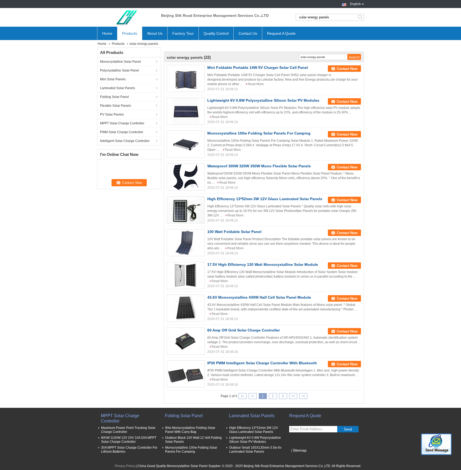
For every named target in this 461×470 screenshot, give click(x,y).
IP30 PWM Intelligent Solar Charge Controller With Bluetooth (262, 363)
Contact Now (347, 69)
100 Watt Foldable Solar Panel (234, 232)
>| (303, 396)
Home (107, 33)
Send (348, 429)
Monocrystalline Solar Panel (120, 62)
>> (293, 396)
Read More (256, 84)
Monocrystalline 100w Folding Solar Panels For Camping (259, 133)
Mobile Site (300, 457)
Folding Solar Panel (114, 97)
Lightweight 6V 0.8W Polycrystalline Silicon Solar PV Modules (263, 100)
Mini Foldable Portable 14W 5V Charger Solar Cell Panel (257, 67)
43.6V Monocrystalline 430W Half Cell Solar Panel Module (259, 297)
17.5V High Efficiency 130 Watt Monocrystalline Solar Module (262, 264)
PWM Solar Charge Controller (121, 132)
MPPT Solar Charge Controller (122, 123)
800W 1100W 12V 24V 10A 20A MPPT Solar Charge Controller (128, 440)
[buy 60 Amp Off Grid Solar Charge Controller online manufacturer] (185, 341)
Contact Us (248, 33)
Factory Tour (183, 33)
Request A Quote (281, 33)
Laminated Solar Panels (117, 88)
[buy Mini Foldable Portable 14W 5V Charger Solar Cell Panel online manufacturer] (185, 78)
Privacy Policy (125, 466)
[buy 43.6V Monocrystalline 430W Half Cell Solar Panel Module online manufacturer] (185, 308)
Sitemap (300, 450)
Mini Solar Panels (113, 79)
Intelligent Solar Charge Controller (125, 141)
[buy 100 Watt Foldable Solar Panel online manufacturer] (185, 242)
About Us (154, 33)
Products (129, 33)
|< (242, 396)
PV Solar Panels (112, 114)
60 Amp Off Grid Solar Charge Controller (243, 330)
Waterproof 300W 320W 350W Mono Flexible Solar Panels (259, 166)
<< (253, 396)
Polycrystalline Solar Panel (119, 70)
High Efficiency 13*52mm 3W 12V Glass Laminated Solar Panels (264, 199)
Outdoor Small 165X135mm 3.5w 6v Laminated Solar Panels (255, 449)
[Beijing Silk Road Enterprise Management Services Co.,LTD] (126, 17)
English (355, 3)
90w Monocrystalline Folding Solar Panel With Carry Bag (190, 430)
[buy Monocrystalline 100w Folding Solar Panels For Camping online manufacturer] (185, 144)
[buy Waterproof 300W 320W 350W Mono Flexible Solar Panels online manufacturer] (185, 177)
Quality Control (216, 33)
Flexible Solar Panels (115, 106)
